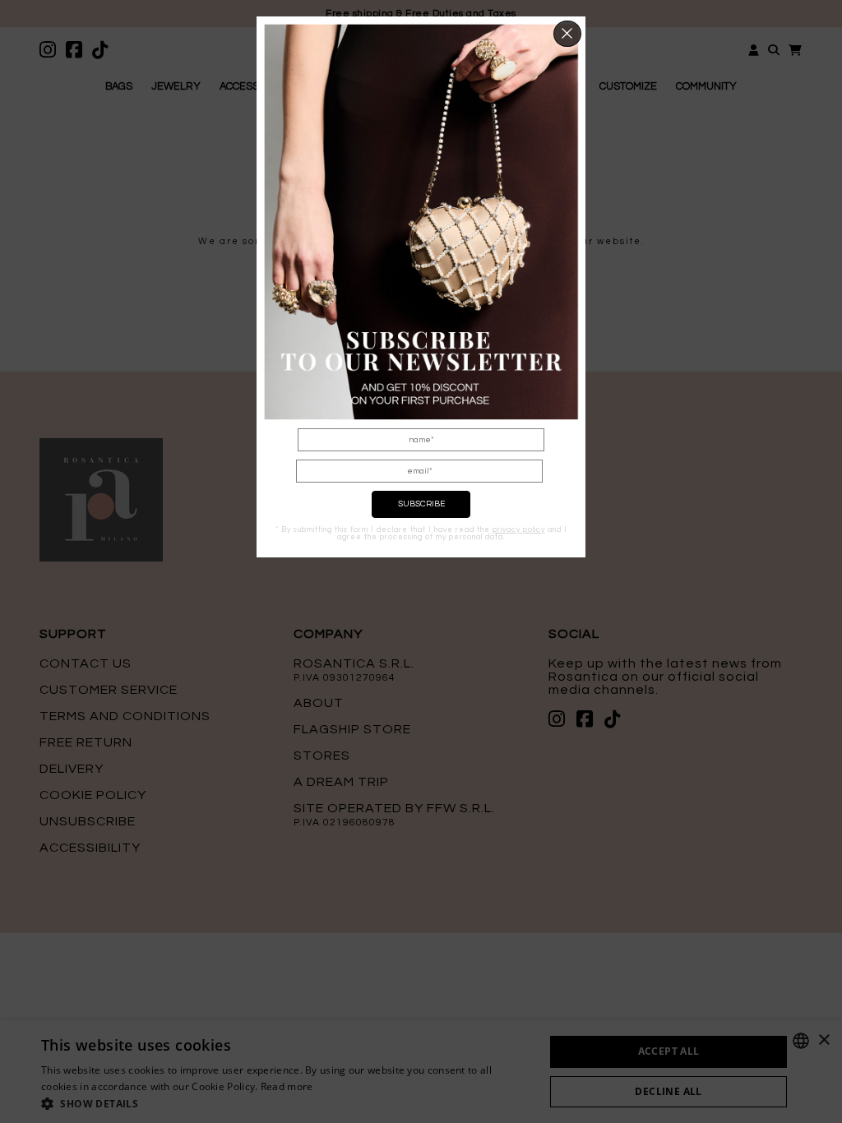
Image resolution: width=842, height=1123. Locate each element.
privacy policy (519, 530)
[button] (567, 34)
